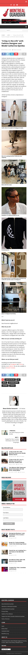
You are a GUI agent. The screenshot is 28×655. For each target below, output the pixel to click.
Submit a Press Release (7, 614)
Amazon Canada (10, 368)
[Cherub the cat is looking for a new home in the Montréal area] (5, 552)
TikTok (21, 364)
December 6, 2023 (7, 49)
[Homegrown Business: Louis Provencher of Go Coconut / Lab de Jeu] (5, 535)
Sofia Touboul (20, 464)
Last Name (5, 517)
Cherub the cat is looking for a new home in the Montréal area (17, 552)
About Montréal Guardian (8, 604)
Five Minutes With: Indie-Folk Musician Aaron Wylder (17, 560)
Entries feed (4, 628)
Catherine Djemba (13, 382)
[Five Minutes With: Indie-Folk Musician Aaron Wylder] (5, 561)
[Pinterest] (17, 4)
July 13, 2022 (12, 464)
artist (4, 382)
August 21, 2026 (13, 563)
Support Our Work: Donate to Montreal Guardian (13, 616)
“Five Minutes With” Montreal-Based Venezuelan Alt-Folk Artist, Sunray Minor (17, 469)
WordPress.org (5, 633)
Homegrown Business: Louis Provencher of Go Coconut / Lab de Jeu (17, 535)
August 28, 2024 (13, 456)
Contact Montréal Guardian (8, 609)
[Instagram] (14, 4)
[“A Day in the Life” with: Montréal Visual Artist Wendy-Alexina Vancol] (5, 453)
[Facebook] (11, 4)
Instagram (13, 364)
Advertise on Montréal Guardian (9, 606)
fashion (12, 385)
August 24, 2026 (13, 538)
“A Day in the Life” (10, 379)
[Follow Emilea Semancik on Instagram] (14, 425)
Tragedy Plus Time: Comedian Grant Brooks (17, 568)
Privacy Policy (5, 611)
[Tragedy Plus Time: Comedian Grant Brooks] (5, 569)
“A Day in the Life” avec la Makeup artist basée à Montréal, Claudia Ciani (16, 461)
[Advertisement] (13, 584)
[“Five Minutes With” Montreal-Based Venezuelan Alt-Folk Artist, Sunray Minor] (5, 469)
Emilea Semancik (17, 49)
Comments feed (5, 631)
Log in (3, 626)
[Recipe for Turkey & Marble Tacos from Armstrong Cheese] (5, 544)
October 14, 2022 (13, 472)
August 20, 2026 (13, 570)
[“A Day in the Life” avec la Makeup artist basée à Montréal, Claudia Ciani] (5, 461)
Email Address (6, 507)
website (11, 366)
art (18, 379)
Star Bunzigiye (21, 456)
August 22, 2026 (13, 555)
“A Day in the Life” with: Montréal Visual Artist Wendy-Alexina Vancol (17, 453)
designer (5, 385)
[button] (26, 1)
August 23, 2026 (13, 545)
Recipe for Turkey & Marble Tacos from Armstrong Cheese (17, 543)
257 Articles (22, 408)
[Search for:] (14, 30)
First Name (6, 512)
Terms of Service (5, 619)
